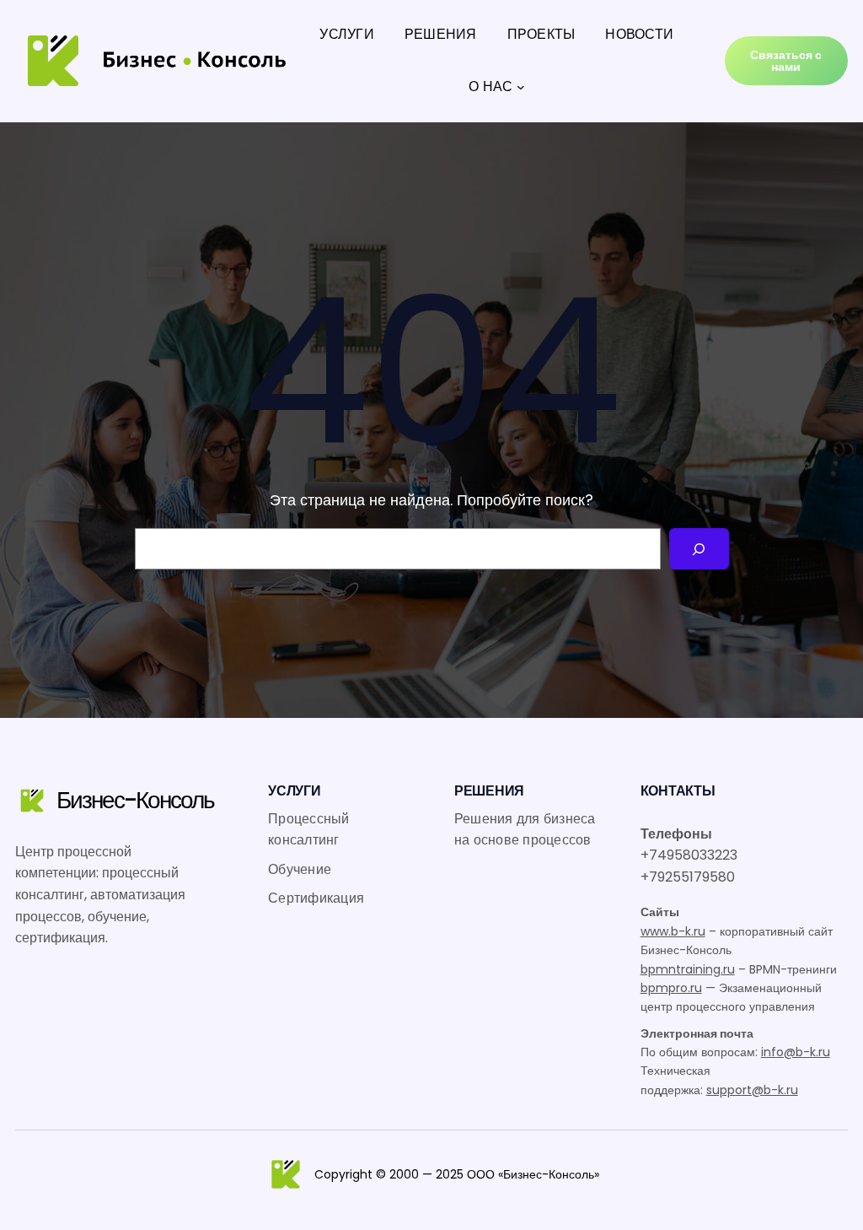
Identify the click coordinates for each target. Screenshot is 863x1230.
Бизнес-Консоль (135, 800)
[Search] (699, 548)
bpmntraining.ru (688, 969)
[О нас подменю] (521, 87)
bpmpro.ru (671, 987)
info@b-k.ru (795, 1052)
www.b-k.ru (673, 931)
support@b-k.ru (752, 1090)
